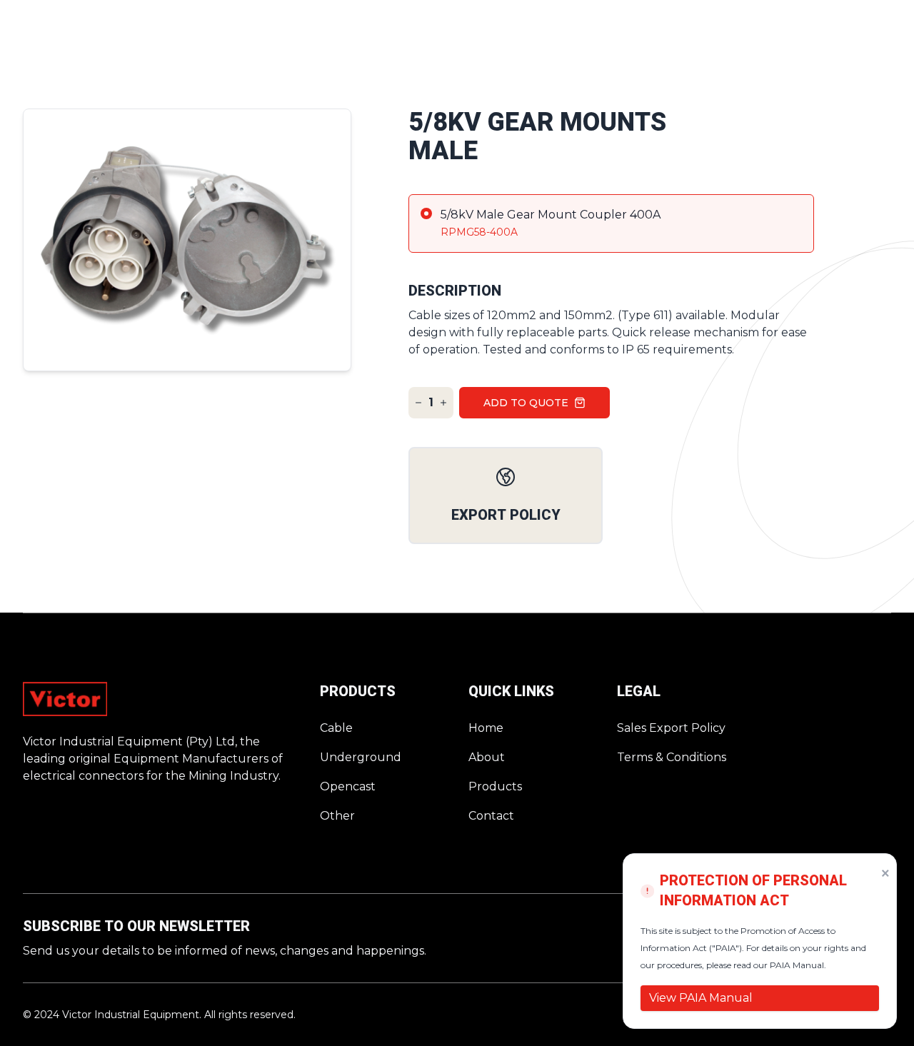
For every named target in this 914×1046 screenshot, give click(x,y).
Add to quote (525, 402)
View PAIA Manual (701, 998)
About (486, 757)
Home (485, 728)
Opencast (348, 786)
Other (337, 816)
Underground (360, 757)
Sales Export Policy (671, 728)
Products (495, 786)
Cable (336, 728)
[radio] (611, 223)
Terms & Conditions (671, 757)
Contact (491, 816)
